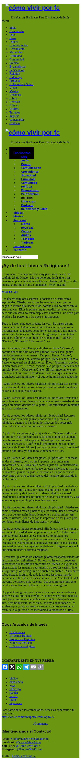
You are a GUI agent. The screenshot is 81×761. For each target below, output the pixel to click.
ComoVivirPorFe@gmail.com (30, 738)
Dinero (13, 41)
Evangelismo (17, 66)
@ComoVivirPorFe (28, 742)
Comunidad (16, 59)
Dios (12, 34)
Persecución (16, 70)
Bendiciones (17, 632)
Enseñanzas (16, 31)
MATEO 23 (9, 291)
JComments (40, 723)
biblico (13, 678)
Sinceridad (16, 52)
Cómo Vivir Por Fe (24, 756)
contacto (14, 123)
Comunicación (18, 45)
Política (14, 63)
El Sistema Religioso (22, 646)
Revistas (14, 101)
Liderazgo (15, 77)
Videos (13, 87)
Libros (13, 98)
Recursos (15, 94)
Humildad (15, 56)
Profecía (14, 80)
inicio (12, 27)
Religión (14, 73)
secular (13, 692)
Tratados (14, 112)
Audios (13, 109)
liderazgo (15, 689)
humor (13, 696)
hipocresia (15, 703)
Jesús (12, 38)
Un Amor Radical (20, 635)
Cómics (14, 105)
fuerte (13, 699)
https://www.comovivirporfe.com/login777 (28, 717)
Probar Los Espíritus (22, 639)
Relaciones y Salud (21, 84)
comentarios (16, 119)
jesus (12, 685)
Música (13, 91)
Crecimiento (17, 48)
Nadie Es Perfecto (20, 642)
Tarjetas (14, 116)
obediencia (16, 682)
